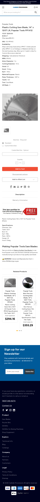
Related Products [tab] (20, 271)
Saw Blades (6, 419)
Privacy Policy (7, 472)
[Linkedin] (25, 186)
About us (5, 456)
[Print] (18, 186)
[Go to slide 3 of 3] (21, 330)
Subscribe (30, 371)
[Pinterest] (29, 186)
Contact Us (7, 405)
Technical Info (7, 441)
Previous (3, 303)
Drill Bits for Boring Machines (12, 429)
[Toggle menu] (3, 7)
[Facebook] (11, 186)
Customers (6, 463)
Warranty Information (20, 200)
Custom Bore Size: (20, 150)
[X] (21, 186)
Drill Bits (5, 426)
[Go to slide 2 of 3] (19, 330)
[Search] (36, 12)
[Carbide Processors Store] (20, 7)
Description (20, 194)
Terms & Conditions (9, 475)
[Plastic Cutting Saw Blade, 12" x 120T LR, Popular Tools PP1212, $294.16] (10, 283)
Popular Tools (7, 24)
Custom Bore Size (11, 146)
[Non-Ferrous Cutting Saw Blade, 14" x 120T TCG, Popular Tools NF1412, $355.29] (28, 283)
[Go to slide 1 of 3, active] (17, 330)
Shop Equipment (8, 432)
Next (35, 303)
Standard (8, 143)
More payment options (20, 174)
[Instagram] (10, 410)
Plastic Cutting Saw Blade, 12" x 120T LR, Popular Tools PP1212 (10, 298)
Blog (3, 444)
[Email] (15, 186)
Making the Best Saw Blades (23, 250)
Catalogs (5, 448)
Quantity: (20, 159)
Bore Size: (20, 140)
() (37, 7)
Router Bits (6, 422)
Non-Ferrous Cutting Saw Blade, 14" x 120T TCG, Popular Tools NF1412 (28, 299)
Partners (5, 460)
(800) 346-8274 (8, 401)
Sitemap (5, 478)
